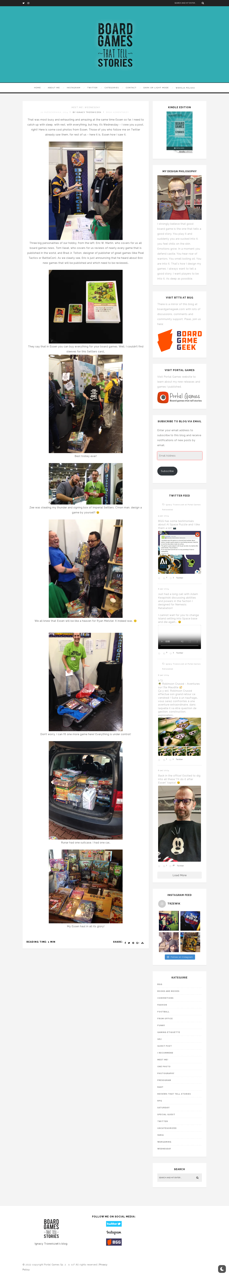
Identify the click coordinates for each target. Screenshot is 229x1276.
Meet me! (77, 107)
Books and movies (168, 991)
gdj (159, 1039)
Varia (160, 1135)
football (163, 1012)
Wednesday (92, 107)
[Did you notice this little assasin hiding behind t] (169, 921)
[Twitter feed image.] (179, 552)
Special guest (166, 1114)
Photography (165, 1073)
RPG (159, 1101)
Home (37, 88)
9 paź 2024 (163, 516)
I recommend (165, 1053)
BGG (159, 984)
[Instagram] (29, 3)
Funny (161, 1025)
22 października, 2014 (54, 112)
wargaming (164, 1142)
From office (165, 1019)
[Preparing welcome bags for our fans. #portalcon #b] (169, 942)
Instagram (73, 88)
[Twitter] (25, 3)
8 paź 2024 (164, 589)
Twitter (92, 88)
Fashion (162, 1005)
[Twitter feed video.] (179, 637)
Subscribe (167, 471)
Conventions (165, 998)
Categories (112, 88)
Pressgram (164, 1080)
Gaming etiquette (168, 1032)
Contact (131, 88)
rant (160, 1087)
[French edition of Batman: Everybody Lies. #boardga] (190, 921)
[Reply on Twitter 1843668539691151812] (159, 760)
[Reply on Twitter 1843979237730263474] (159, 578)
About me (54, 88)
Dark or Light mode (156, 88)
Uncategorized (167, 1128)
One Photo (164, 1066)
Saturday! (163, 1108)
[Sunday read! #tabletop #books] (190, 942)
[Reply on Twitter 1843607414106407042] (159, 866)
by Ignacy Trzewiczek (87, 112)
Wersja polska (185, 88)
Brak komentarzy (117, 112)
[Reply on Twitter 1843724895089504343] (159, 654)
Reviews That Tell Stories (174, 1094)
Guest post (164, 1046)
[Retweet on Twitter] (163, 504)
